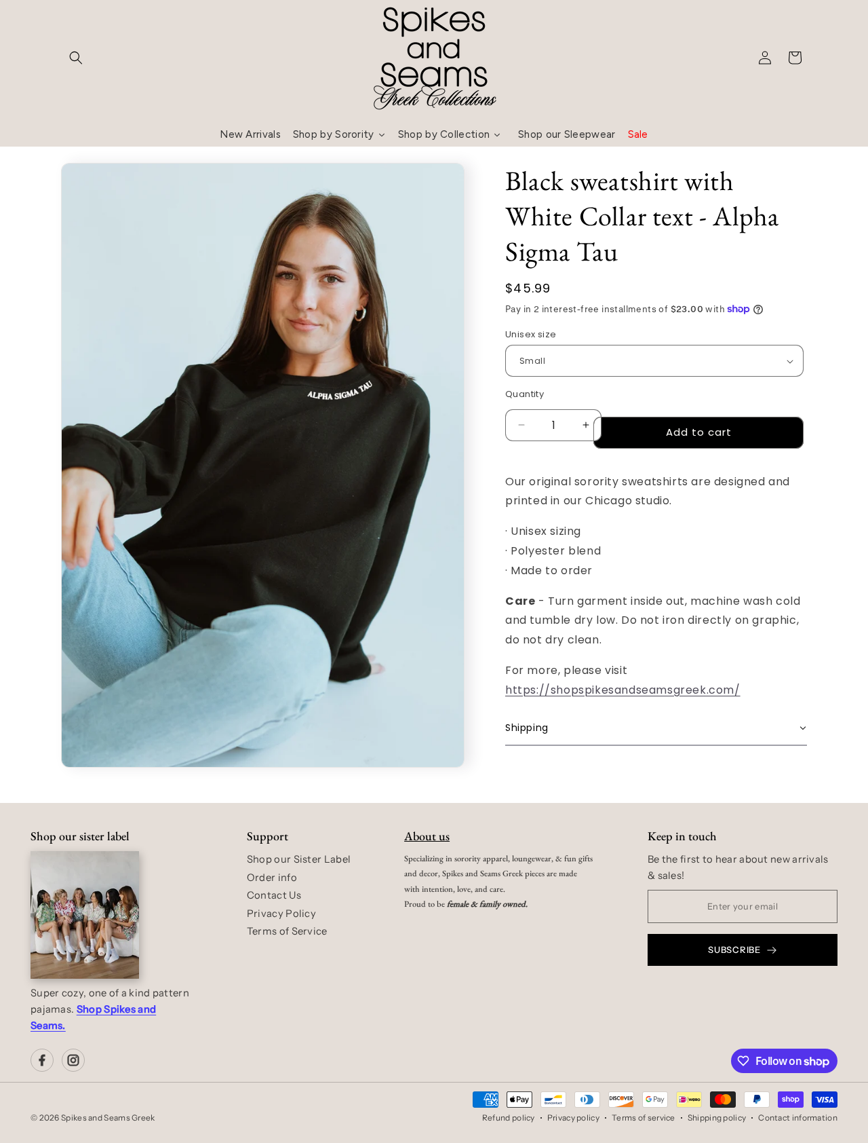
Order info (272, 878)
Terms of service (643, 1117)
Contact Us (274, 895)
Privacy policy (573, 1117)
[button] (76, 58)
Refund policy (508, 1117)
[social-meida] (42, 1060)
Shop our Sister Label (299, 859)
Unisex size (530, 334)
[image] (85, 915)
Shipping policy (717, 1117)
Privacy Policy (281, 913)
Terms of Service (287, 931)
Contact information (797, 1117)
